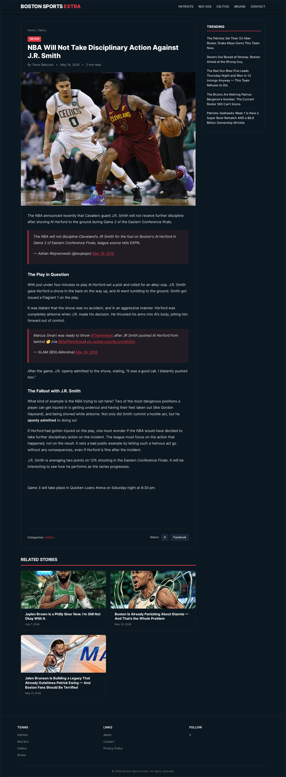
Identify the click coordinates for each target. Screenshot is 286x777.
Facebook (179, 537)
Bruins (240, 6)
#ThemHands (102, 335)
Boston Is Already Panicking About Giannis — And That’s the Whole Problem (151, 616)
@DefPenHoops (71, 342)
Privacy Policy (113, 748)
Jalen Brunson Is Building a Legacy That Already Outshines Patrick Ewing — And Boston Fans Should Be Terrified (57, 682)
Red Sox (205, 6)
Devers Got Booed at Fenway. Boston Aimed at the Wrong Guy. (233, 59)
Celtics (222, 6)
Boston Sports (51, 6)
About (107, 735)
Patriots (186, 6)
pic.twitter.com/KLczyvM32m (111, 342)
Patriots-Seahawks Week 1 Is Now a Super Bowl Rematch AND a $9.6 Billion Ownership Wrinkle (233, 117)
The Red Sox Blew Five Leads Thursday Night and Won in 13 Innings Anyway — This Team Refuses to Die (229, 78)
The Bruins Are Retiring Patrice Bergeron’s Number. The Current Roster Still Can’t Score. (230, 99)
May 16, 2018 (103, 253)
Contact (258, 6)
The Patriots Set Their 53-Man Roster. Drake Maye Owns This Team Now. (233, 43)
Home (31, 30)
